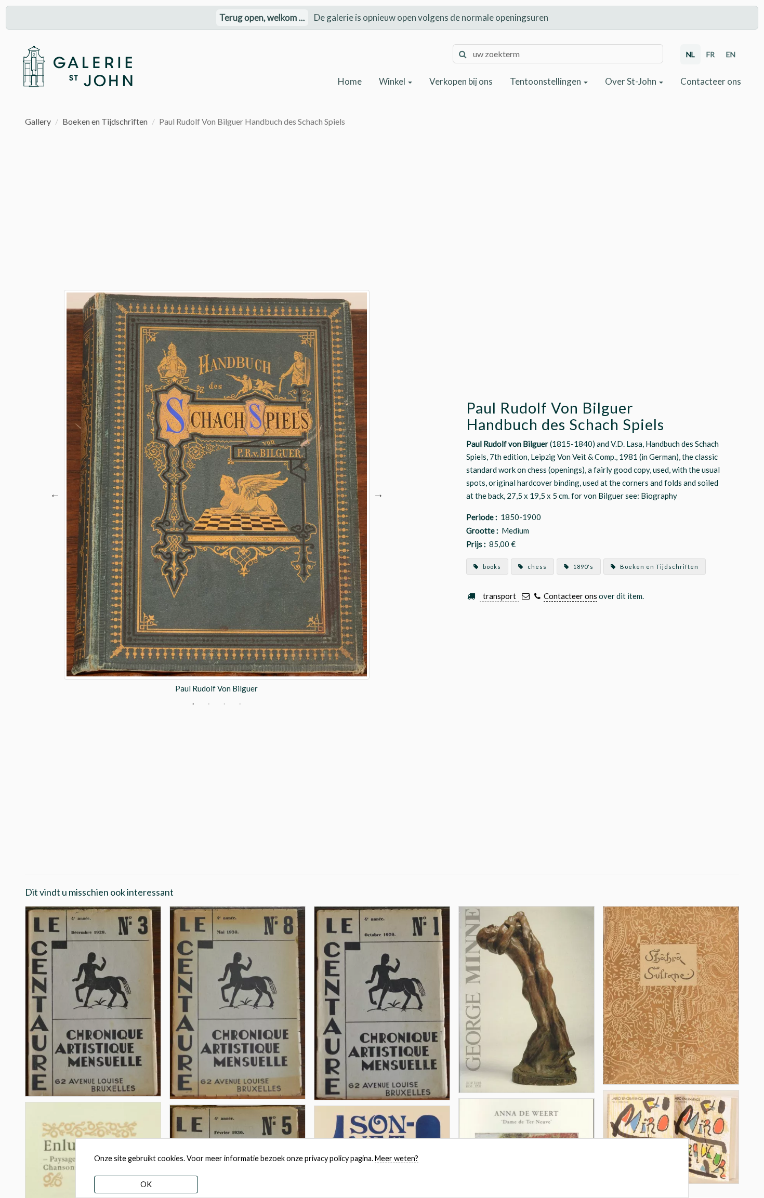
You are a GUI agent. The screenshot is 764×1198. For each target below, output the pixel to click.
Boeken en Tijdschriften (105, 121)
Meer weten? (396, 1158)
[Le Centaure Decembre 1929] (93, 1000)
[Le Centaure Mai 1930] (237, 1001)
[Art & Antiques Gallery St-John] (77, 66)
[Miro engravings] (671, 1135)
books (491, 566)
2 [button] (208, 704)
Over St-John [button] (631, 81)
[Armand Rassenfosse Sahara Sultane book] (671, 994)
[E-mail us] (526, 596)
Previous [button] (55, 494)
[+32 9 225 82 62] (537, 596)
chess (536, 566)
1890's (583, 566)
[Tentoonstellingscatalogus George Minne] (526, 998)
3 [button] (224, 704)
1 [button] (193, 704)
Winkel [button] (393, 81)
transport (499, 596)
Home (350, 81)
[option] (217, 494)
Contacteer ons (710, 81)
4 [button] (240, 704)
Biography (659, 495)
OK (146, 1184)
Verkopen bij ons (461, 81)
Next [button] (378, 494)
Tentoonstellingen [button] (546, 81)
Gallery (38, 121)
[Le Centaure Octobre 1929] (382, 1002)
